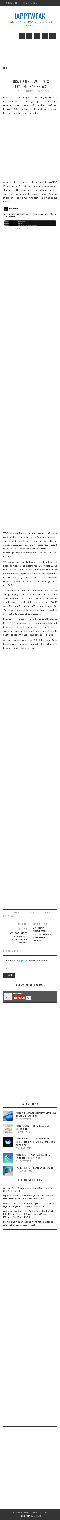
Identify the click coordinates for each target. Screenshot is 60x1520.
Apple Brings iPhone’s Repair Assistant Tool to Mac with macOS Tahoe (36, 1114)
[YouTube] (45, 36)
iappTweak (30, 15)
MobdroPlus (10, 1203)
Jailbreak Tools (12, 3)
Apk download (11, 1211)
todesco (11, 915)
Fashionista (24, 1515)
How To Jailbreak (30, 3)
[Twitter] (22, 36)
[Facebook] (29, 36)
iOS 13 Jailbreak (13, 912)
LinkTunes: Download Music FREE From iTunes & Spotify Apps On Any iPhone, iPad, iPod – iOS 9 (28, 1214)
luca (53, 912)
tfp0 (5, 915)
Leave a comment (43, 91)
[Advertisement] (30, 147)
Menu (6, 68)
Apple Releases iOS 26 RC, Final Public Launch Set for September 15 (33, 1156)
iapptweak (29, 91)
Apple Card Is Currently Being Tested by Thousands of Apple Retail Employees (42, 934)
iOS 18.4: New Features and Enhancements (34, 1167)
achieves (29, 912)
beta (35, 912)
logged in (22, 960)
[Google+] (37, 36)
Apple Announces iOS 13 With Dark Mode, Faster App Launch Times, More (18, 938)
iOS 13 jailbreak (44, 912)
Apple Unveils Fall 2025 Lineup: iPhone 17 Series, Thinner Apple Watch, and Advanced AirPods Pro (35, 1142)
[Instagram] (52, 36)
